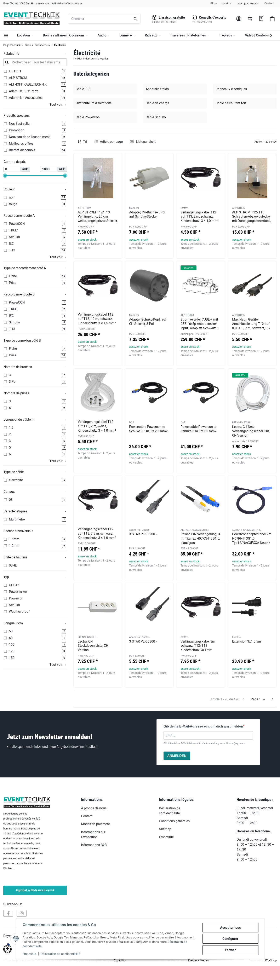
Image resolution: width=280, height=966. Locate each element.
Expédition (120, 960)
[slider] (5, 175)
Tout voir (56, 105)
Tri (85, 142)
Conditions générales (174, 821)
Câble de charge (157, 103)
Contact (268, 3)
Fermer (230, 950)
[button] (238, 18)
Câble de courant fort (231, 103)
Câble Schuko (156, 117)
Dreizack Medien (198, 960)
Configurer (230, 939)
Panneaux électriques (231, 89)
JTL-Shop (270, 960)
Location (227, 3)
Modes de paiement (95, 824)
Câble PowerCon (88, 117)
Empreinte (29, 953)
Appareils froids (157, 89)
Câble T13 (83, 89)
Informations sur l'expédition (93, 834)
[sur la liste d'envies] (115, 160)
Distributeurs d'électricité (94, 103)
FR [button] (211, 3)
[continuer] (272, 699)
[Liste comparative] (250, 18)
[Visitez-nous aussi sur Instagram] (22, 913)
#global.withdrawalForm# (35, 890)
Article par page (111, 142)
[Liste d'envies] (261, 18)
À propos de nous (248, 3)
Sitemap (165, 829)
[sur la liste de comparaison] (104, 160)
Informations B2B (94, 845)
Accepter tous (230, 928)
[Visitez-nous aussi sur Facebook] (8, 913)
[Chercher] (135, 18)
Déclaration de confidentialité (60, 953)
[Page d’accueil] (31, 18)
